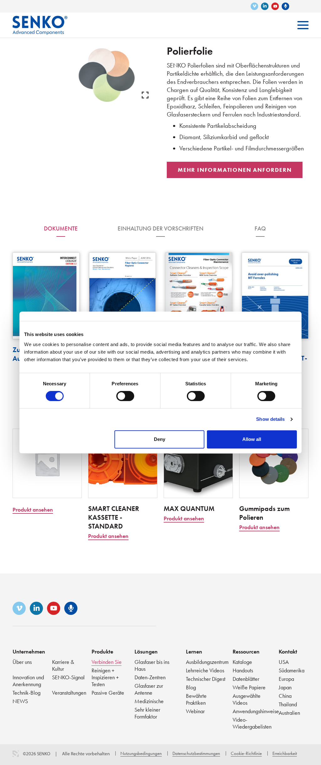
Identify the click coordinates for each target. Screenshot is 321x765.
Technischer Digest (205, 678)
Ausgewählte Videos (246, 699)
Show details (270, 419)
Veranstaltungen (69, 692)
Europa (286, 678)
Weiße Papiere (249, 687)
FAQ (260, 228)
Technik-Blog (26, 692)
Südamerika (291, 670)
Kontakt (288, 651)
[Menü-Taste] (302, 25)
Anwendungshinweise (256, 711)
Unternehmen (29, 651)
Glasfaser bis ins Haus (151, 665)
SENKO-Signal (68, 677)
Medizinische (149, 701)
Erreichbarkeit (284, 753)
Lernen (194, 651)
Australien (289, 712)
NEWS (20, 701)
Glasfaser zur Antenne (148, 689)
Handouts (243, 670)
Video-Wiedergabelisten (252, 723)
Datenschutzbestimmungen (196, 753)
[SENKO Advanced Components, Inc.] (40, 20)
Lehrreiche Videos (205, 670)
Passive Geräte (108, 692)
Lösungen (146, 651)
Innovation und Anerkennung (28, 681)
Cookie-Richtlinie (246, 753)
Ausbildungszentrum (207, 661)
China (285, 695)
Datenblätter (246, 678)
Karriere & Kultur (63, 665)
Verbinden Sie (107, 661)
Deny (159, 439)
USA (284, 661)
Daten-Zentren (150, 677)
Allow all (251, 439)
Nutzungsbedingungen (141, 753)
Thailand (288, 704)
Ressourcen (246, 651)
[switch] (125, 396)
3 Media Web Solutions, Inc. (16, 754)
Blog (191, 687)
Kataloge (242, 661)
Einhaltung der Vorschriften (160, 228)
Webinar (195, 711)
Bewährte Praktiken (196, 699)
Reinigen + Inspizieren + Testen (105, 677)
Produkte (102, 651)
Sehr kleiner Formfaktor (147, 713)
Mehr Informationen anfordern (235, 169)
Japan (285, 687)
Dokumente (61, 228)
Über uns (22, 661)
